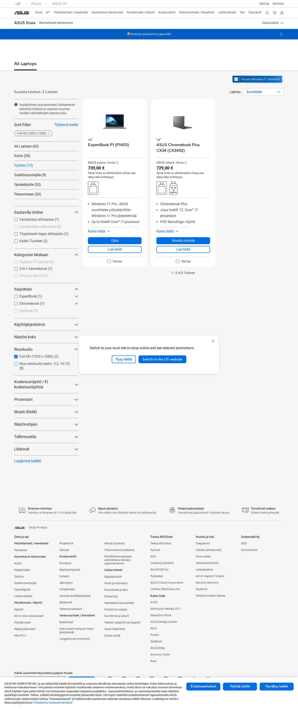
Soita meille (203, 556)
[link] (21, 12)
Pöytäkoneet (22, 622)
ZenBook (156, 641)
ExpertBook (30, 296)
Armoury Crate (160, 654)
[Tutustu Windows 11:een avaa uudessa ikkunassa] (258, 83)
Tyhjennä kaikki (66, 125)
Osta (114, 241)
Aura (153, 661)
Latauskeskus (204, 569)
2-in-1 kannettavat (35, 269)
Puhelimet (20, 550)
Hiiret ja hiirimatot (116, 583)
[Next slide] (281, 34)
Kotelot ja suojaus (115, 609)
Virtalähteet (67, 589)
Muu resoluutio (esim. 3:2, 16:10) (44, 366)
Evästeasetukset (203, 686)
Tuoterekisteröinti (207, 563)
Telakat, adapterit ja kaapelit (122, 622)
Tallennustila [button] (25, 436)
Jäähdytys (66, 583)
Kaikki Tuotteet (33, 241)
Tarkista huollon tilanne (210, 595)
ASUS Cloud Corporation (166, 582)
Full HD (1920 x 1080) (38, 356)
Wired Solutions (114, 543)
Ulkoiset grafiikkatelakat (75, 596)
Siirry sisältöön (17, 13)
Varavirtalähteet (114, 629)
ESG (153, 556)
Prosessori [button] (23, 399)
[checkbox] (46, 269)
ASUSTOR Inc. (159, 569)
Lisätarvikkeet (23, 596)
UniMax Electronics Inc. (165, 589)
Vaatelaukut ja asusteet (119, 603)
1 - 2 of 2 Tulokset (183, 273)
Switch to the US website (162, 359)
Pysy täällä (124, 359)
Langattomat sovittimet (74, 639)
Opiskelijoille (22, 589)
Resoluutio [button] (23, 349)
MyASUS (201, 589)
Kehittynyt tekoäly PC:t (165, 609)
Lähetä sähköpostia (208, 550)
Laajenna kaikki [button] (27, 461)
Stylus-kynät (112, 635)
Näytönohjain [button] (25, 424)
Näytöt (18, 609)
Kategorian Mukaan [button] (31, 254)
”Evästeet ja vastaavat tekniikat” (53, 702)
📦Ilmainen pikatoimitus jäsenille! (149, 34)
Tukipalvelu (203, 543)
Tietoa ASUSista (160, 543)
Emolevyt (65, 563)
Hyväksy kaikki (276, 686)
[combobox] (263, 92)
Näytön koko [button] (25, 337)
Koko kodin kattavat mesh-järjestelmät (76, 630)
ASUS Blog (157, 648)
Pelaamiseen (22, 570)
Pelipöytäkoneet (24, 629)
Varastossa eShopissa (39, 219)
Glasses (64, 550)
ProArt (154, 635)
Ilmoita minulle (183, 241)
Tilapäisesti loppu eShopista (44, 234)
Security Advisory (207, 582)
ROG (153, 628)
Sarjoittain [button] (23, 289)
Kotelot (64, 576)
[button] (264, 3)
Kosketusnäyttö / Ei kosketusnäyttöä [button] (31, 384)
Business (278, 3)
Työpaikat (156, 576)
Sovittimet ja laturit (116, 616)
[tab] (25, 65)
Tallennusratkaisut (70, 609)
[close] (213, 341)
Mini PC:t (20, 635)
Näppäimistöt (113, 577)
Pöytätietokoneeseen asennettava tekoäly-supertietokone (118, 560)
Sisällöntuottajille (25, 583)
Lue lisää (115, 249)
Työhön (19, 576)
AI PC (154, 602)
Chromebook (31, 303)
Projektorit (66, 543)
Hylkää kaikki (240, 686)
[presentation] (278, 92)
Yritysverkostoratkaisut (119, 550)
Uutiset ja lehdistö (162, 563)
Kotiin (18, 563)
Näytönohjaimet (69, 570)
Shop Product (38, 527)
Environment (249, 550)
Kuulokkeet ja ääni (116, 590)
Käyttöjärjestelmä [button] (29, 324)
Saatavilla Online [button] (28, 212)
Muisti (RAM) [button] (25, 411)
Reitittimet (66, 622)
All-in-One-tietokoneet (28, 616)
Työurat (155, 550)
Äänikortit (65, 602)
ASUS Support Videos (210, 576)
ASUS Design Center (163, 622)
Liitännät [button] (21, 449)
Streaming (111, 596)
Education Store (160, 615)
